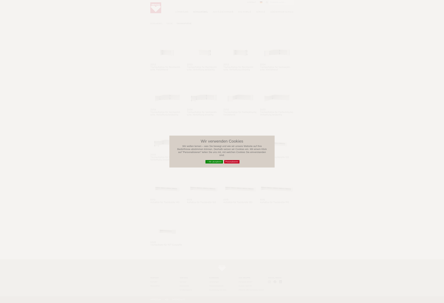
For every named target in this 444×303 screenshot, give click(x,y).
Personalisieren (231, 162)
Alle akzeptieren (215, 162)
